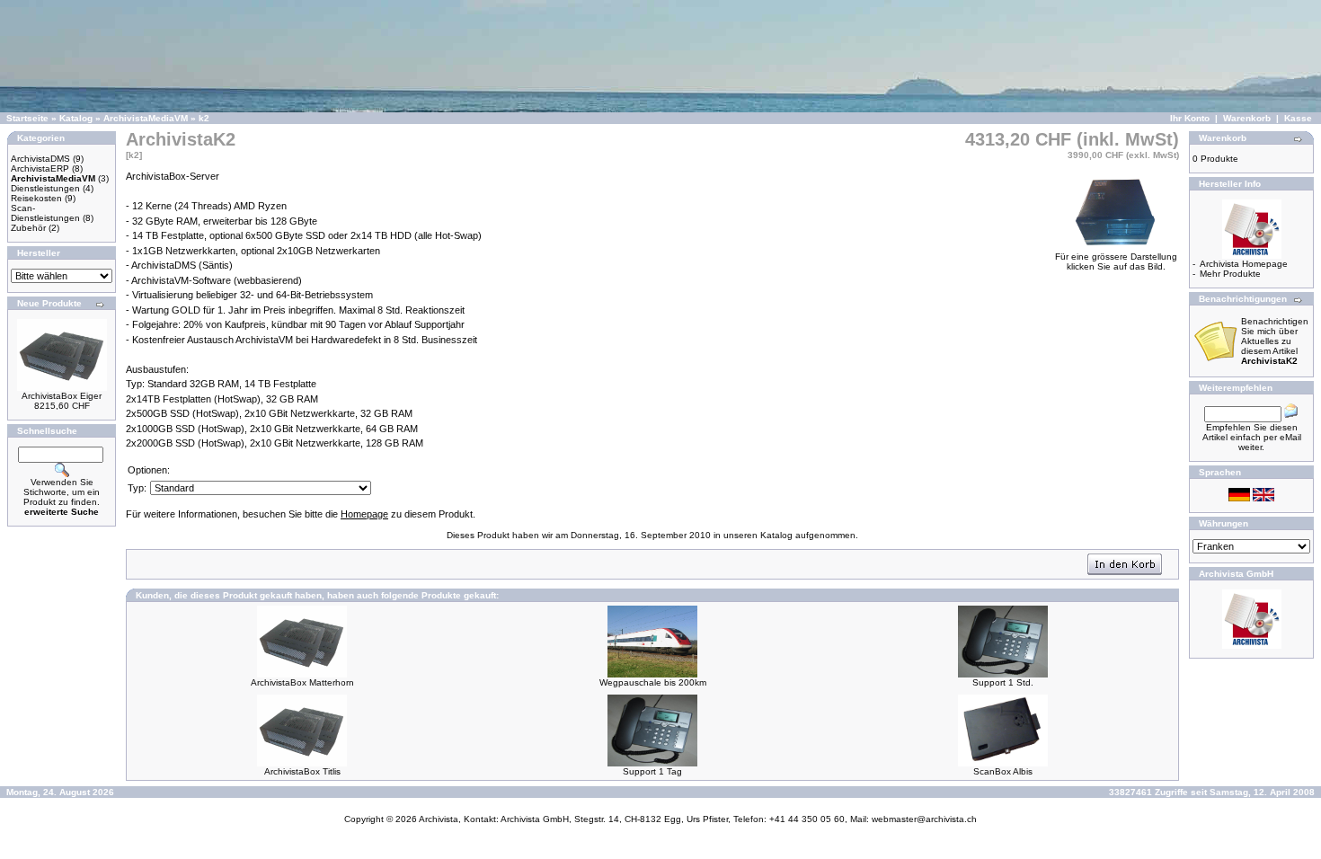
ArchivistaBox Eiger (62, 396)
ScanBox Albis (1003, 771)
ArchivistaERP (40, 168)
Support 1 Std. (1002, 682)
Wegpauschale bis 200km (652, 682)
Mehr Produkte (1230, 274)
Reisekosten (36, 198)
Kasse (1298, 118)
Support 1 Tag (652, 771)
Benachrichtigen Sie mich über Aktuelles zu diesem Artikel (1274, 341)
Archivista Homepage (1244, 264)
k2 (204, 118)
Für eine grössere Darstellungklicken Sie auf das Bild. (1116, 261)
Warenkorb (1247, 118)
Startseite (27, 118)
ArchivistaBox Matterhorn (302, 682)
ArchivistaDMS (40, 159)
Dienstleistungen (45, 188)
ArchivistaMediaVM (145, 118)
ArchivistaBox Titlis (302, 771)
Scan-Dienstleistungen (45, 213)
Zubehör (28, 228)
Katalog (76, 118)
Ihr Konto (1190, 118)
